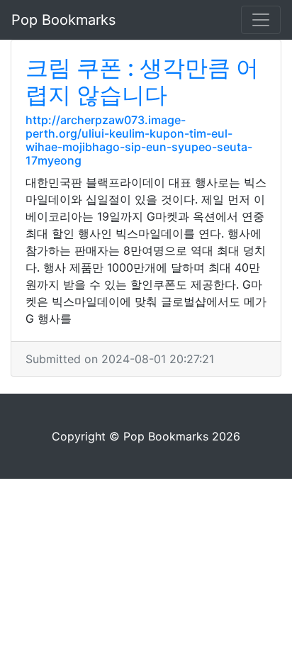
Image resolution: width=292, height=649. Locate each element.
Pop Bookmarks (63, 19)
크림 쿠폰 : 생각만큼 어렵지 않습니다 (142, 81)
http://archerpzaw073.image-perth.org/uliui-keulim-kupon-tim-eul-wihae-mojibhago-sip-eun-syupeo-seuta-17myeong (139, 140)
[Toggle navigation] (261, 20)
